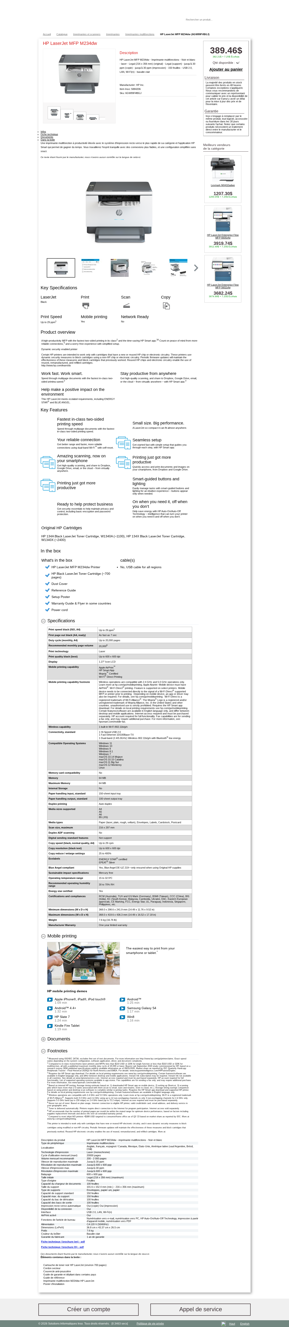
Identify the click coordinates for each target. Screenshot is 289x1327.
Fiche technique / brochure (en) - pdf (63, 1241)
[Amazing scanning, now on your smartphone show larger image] (48, 462)
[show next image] (193, 212)
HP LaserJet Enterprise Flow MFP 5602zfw (223, 286)
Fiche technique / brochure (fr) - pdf (62, 1247)
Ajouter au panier (226, 69)
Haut (232, 1323)
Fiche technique (49, 134)
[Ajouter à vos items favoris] (193, 44)
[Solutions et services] (105, 15)
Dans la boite (48, 139)
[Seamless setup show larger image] (123, 443)
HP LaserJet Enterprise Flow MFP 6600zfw (223, 236)
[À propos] (169, 19)
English (244, 1323)
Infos (43, 131)
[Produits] (144, 15)
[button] (195, 267)
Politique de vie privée (150, 1323)
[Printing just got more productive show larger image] (123, 462)
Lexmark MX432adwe (223, 185)
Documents (47, 137)
